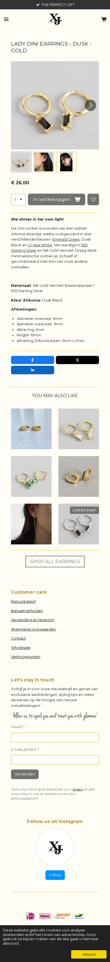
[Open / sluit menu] (6, 19)
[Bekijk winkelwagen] (104, 19)
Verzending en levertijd (32, 619)
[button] (21, 162)
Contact (18, 638)
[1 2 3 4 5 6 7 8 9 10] (18, 199)
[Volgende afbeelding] (90, 105)
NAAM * (18, 726)
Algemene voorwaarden (33, 629)
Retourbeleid (23, 601)
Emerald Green (66, 239)
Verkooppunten (25, 656)
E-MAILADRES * (25, 749)
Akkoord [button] (88, 954)
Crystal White (40, 245)
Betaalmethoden (27, 610)
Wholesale (20, 647)
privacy (77, 789)
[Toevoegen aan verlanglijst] (93, 199)
